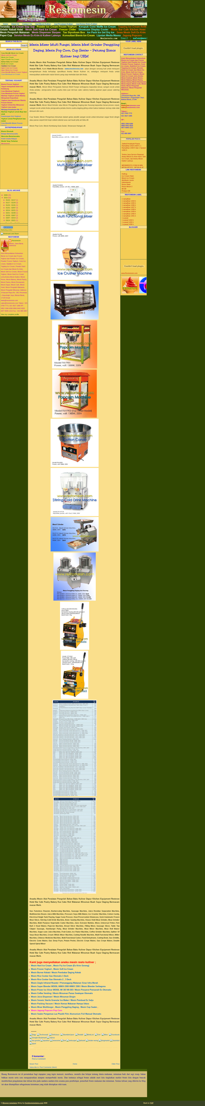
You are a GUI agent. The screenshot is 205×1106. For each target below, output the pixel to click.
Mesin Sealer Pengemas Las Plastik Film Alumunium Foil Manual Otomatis (66, 1014)
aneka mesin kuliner (55, 1047)
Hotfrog (124, 174)
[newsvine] (55, 1041)
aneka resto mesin (70, 1047)
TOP (151, 1103)
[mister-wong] (92, 1041)
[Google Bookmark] (38, 1038)
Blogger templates (10, 1103)
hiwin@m (125, 105)
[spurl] (33, 1044)
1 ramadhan (126, 199)
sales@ (124, 107)
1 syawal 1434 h (128, 220)
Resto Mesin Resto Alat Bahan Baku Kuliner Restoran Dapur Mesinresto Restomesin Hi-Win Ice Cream (80, 1)
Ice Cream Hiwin (128, 176)
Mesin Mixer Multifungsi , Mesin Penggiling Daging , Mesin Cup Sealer (64, 1007)
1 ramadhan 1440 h (129, 214)
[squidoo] (45, 1041)
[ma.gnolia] (35, 1041)
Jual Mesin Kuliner (43, 24)
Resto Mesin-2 (127, 186)
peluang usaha (54, 1049)
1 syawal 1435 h (128, 222)
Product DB (126, 191)
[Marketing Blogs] (7, 228)
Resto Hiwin (126, 184)
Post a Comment (38, 1059)
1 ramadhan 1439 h (129, 211)
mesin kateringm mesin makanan (100, 1047)
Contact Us (27, 24)
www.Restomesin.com (129, 273)
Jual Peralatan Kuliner (63, 24)
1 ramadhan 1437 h (129, 207)
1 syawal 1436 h (128, 224)
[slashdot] (114, 1041)
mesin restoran (42, 1049)
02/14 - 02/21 (11, 210)
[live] (63, 1041)
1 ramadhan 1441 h (129, 216)
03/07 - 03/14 (11, 218)
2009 (6, 195)
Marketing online (6, 230)
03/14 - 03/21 (11, 220)
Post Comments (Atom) (48, 1067)
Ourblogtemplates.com (34, 1103)
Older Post (115, 1064)
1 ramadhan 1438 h (129, 209)
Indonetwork (126, 182)
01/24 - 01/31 (11, 205)
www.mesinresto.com (74, 69)
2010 (6, 198)
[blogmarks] (104, 1041)
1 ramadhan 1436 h (129, 205)
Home (5, 24)
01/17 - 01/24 (11, 203)
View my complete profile (10, 314)
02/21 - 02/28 (11, 213)
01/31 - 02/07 (11, 208)
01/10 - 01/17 (11, 200)
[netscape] (71, 1041)
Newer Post (34, 1064)
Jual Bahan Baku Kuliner (86, 24)
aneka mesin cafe (40, 1047)
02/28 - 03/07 (11, 215)
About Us (15, 24)
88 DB (124, 189)
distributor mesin (128, 180)
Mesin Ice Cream (128, 178)
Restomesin (16, 240)
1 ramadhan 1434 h (129, 201)
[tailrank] (81, 1041)
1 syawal (125, 218)
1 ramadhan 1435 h (129, 203)
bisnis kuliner (82, 1047)
